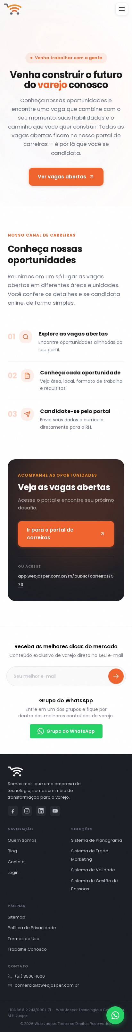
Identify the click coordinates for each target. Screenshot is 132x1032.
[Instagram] (27, 811)
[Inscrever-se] (116, 676)
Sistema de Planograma (96, 840)
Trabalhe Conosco (27, 949)
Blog (12, 851)
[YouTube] (55, 811)
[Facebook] (13, 811)
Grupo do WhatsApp (70, 731)
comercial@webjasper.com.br (47, 985)
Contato (16, 862)
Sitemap (16, 917)
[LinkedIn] (41, 811)
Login (13, 872)
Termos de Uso (23, 939)
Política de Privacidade (32, 928)
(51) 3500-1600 (30, 976)
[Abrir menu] (121, 9)
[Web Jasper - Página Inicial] (12, 9)
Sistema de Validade (93, 870)
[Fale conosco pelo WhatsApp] (115, 1015)
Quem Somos (22, 840)
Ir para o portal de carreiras (53, 533)
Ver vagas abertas (70, 178)
